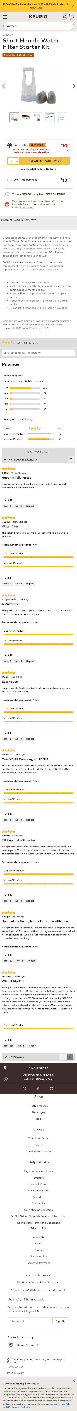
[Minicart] (71, 17)
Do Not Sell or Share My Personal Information (38, 1216)
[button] (5, 16)
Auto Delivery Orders (38, 1151)
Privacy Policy (15, 1372)
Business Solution (38, 1190)
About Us (38, 1237)
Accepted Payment (38, 1262)
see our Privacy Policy (60, 1403)
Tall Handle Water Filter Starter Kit (38, 1282)
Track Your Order (38, 1138)
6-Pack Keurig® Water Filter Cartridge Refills (38, 1289)
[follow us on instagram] (52, 1089)
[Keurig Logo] (38, 15)
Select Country (21, 1337)
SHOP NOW (36, 8)
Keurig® (8, 35)
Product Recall (38, 1183)
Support (39, 1177)
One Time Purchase (25, 179)
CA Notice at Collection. (19, 1406)
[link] (9, 343)
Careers (39, 1249)
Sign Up (61, 1321)
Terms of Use (15, 1366)
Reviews (30, 219)
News (38, 1243)
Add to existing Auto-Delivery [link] (38, 168)
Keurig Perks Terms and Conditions (38, 1222)
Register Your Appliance (38, 1171)
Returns (38, 1144)
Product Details (12, 219)
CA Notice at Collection (38, 1209)
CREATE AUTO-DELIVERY (44, 161)
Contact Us (38, 1203)
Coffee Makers (39, 1105)
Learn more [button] (27, 207)
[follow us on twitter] (24, 1089)
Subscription (28, 145)
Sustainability (38, 1256)
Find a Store (39, 1068)
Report (30, 506)
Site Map (38, 1196)
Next (73, 86)
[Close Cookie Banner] (74, 1380)
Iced (38, 1118)
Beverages (38, 1112)
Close (73, 6)
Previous (3, 86)
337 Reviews (31, 343)
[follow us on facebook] (38, 1089)
